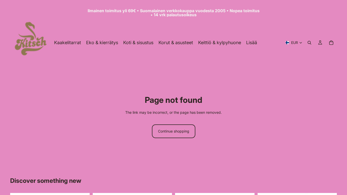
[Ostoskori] (331, 42)
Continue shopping (173, 131)
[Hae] (309, 42)
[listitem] (252, 42)
